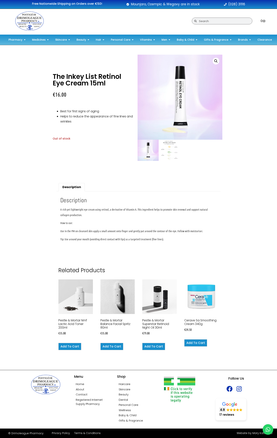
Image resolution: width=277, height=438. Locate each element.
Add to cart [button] (69, 346)
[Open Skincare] (69, 40)
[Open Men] (169, 40)
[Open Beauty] (88, 40)
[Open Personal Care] (132, 40)
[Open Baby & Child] (196, 40)
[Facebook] (229, 389)
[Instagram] (239, 389)
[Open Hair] (103, 40)
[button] (216, 61)
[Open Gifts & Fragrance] (230, 40)
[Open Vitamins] (154, 40)
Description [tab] (71, 187)
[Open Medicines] (48, 40)
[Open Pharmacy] (24, 40)
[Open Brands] (250, 40)
